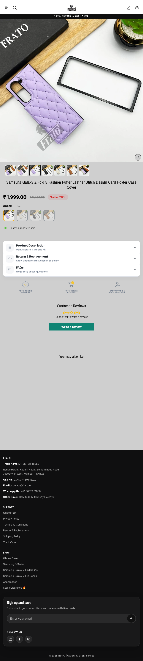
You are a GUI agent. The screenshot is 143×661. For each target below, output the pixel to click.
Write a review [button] (71, 327)
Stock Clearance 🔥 (14, 587)
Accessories (10, 581)
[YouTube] (28, 639)
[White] (22, 215)
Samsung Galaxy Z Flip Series (20, 575)
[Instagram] (10, 639)
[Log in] (128, 7)
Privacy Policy (11, 518)
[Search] (15, 7)
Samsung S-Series (13, 564)
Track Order (10, 542)
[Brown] (49, 215)
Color (12, 206)
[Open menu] (6, 7)
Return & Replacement (16, 530)
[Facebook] (19, 639)
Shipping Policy (11, 536)
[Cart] (137, 7)
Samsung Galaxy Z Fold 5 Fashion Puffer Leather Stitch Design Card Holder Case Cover (29, 420)
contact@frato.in (21, 485)
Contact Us (9, 512)
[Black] (35, 215)
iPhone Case (10, 558)
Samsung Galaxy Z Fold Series (20, 569)
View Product (29, 436)
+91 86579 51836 (31, 491)
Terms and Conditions (15, 524)
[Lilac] (8, 215)
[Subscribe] (131, 618)
